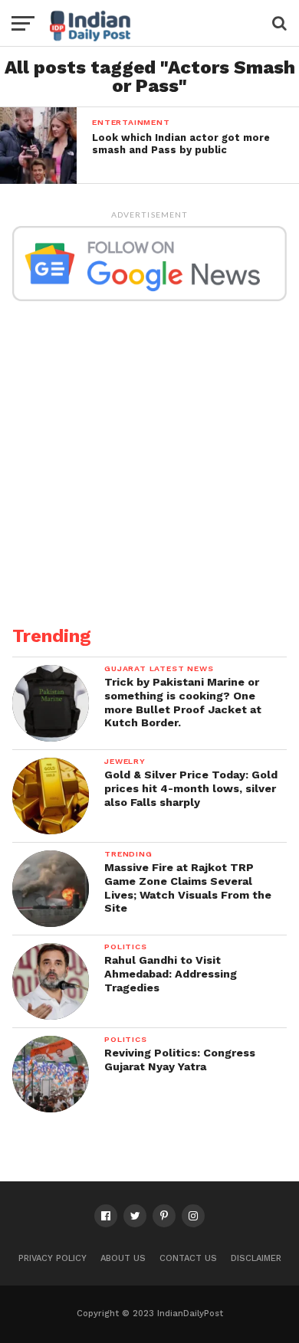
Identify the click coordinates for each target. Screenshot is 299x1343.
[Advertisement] (149, 454)
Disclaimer (256, 1258)
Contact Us (188, 1258)
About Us (123, 1258)
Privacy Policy (52, 1258)
